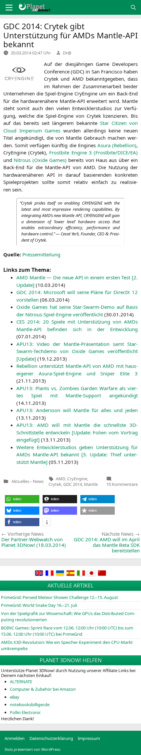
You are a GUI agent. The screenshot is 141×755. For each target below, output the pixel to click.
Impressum (89, 738)
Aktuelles (20, 481)
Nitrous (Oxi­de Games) (40, 160)
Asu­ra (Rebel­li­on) (116, 145)
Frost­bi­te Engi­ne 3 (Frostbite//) (93, 152)
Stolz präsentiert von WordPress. (33, 749)
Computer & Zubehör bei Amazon (43, 689)
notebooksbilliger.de (30, 704)
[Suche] (133, 7)
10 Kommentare (122, 484)
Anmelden (15, 738)
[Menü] (9, 7)
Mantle (91, 484)
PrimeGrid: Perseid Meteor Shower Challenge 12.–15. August (59, 597)
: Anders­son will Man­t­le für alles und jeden (77, 410)
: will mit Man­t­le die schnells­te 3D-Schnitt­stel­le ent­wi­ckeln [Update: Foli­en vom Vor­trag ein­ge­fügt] (77, 432)
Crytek (55, 484)
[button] (22, 499)
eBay (14, 697)
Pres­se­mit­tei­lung (41, 254)
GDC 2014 (72, 484)
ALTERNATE (21, 682)
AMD (60, 479)
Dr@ (67, 53)
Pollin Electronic (25, 712)
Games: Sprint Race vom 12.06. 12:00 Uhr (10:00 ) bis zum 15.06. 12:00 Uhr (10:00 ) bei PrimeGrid (67, 631)
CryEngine (77, 479)
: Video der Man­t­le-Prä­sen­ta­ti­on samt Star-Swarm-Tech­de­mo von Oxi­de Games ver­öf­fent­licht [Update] (77, 351)
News (38, 481)
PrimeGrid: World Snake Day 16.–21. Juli (39, 605)
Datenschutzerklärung (51, 738)
